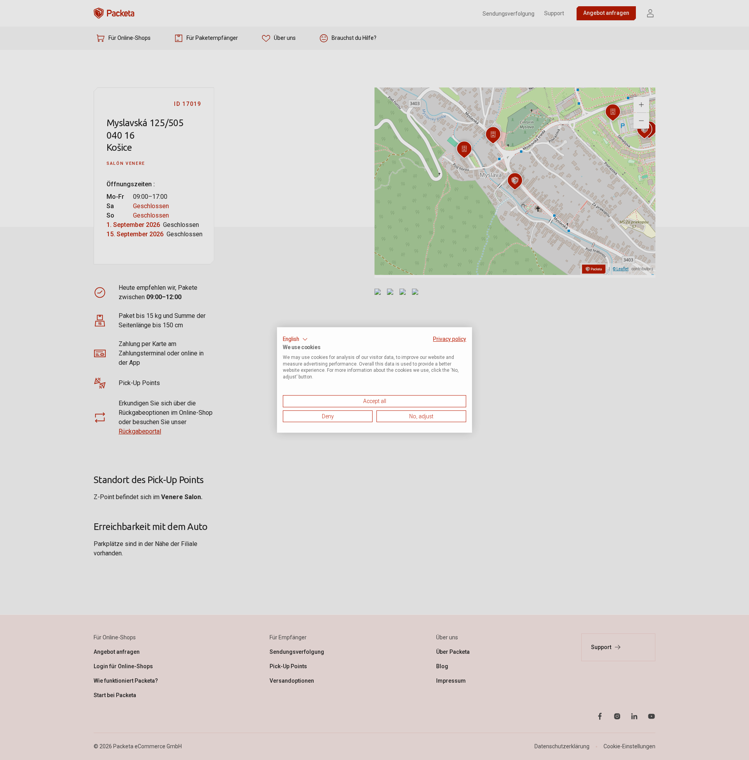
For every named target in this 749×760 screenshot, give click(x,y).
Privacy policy (449, 339)
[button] (295, 339)
